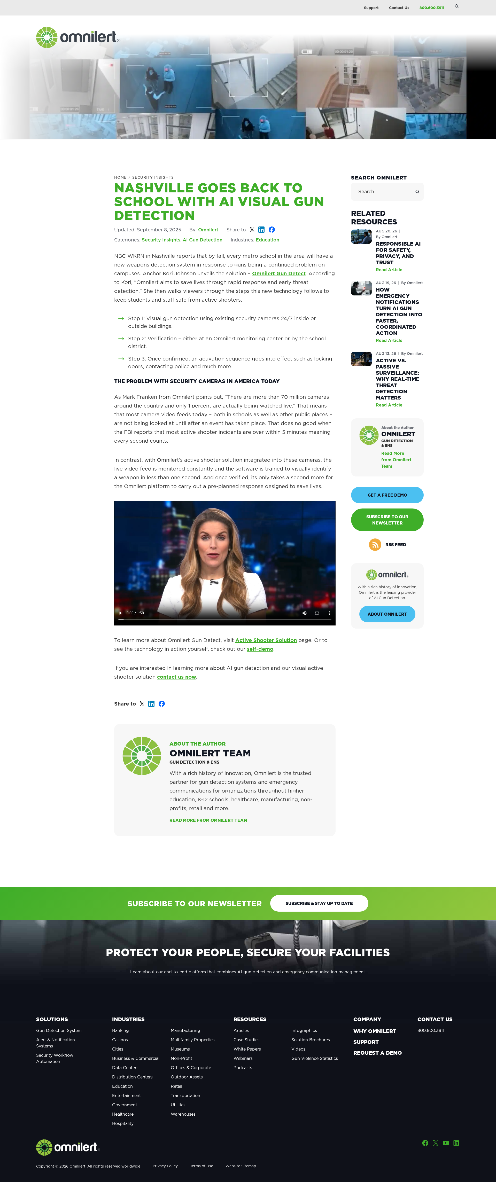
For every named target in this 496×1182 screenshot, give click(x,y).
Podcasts (243, 1067)
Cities (117, 1049)
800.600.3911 (432, 7)
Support (371, 7)
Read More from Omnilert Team (208, 820)
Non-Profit (181, 1058)
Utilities (178, 1105)
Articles (241, 1030)
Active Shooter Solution (266, 640)
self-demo (260, 649)
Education (267, 240)
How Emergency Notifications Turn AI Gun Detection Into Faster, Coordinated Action (399, 311)
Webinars (243, 1058)
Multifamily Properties (193, 1040)
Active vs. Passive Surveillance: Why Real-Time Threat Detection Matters (397, 379)
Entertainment (126, 1095)
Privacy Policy (165, 1166)
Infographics (304, 1030)
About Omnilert (387, 614)
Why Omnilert (374, 1031)
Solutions (52, 1019)
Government (124, 1105)
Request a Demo (377, 1052)
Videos (298, 1049)
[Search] (417, 191)
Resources (250, 1019)
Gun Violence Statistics (314, 1058)
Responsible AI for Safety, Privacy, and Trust (398, 253)
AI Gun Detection (202, 240)
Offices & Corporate (191, 1067)
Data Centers (125, 1067)
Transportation (185, 1095)
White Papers (247, 1049)
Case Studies (247, 1040)
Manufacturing (185, 1030)
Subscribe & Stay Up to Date (319, 903)
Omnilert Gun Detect (279, 273)
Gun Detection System (59, 1030)
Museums (180, 1049)
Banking (120, 1030)
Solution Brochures (310, 1040)
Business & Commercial (135, 1058)
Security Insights (153, 177)
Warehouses (183, 1114)
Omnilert (208, 229)
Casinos (120, 1040)
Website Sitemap (241, 1166)
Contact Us (399, 7)
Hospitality (123, 1123)
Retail (176, 1086)
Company (367, 1019)
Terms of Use (201, 1166)
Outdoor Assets (187, 1077)
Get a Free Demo (387, 495)
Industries (128, 1019)
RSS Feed (395, 544)
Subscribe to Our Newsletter (387, 520)
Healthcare (123, 1114)
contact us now (176, 676)
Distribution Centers (132, 1077)
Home (120, 177)
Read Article (389, 269)
